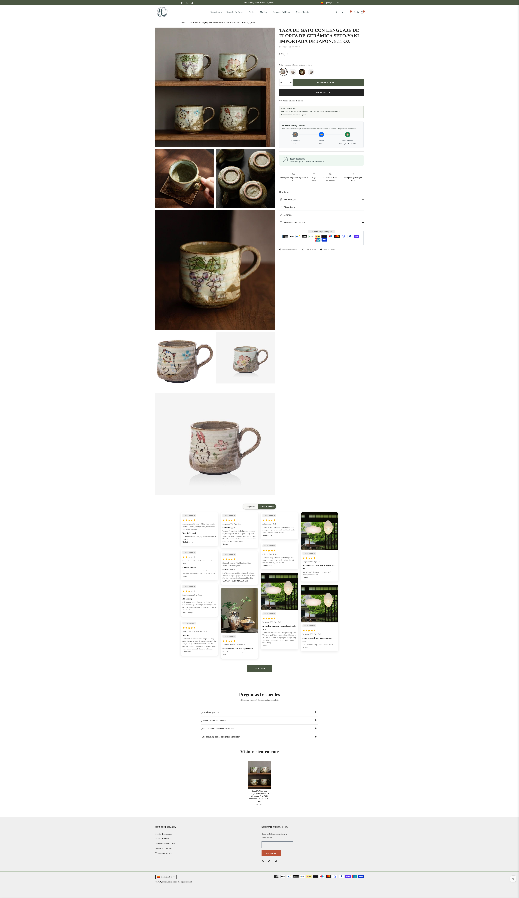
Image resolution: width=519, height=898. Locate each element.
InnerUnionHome (169, 882)
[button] (336, 12)
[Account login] (342, 12)
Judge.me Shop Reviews (270, 524)
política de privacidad (163, 848)
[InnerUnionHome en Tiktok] (277, 861)
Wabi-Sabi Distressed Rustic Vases (233, 645)
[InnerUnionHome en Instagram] (270, 861)
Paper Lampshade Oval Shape (192, 595)
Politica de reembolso (163, 834)
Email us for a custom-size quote (293, 115)
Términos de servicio (163, 853)
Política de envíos (162, 839)
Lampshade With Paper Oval (231, 524)
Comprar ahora (321, 92)
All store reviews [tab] (267, 506)
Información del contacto (165, 844)
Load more (260, 669)
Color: (295, 65)
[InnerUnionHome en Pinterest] (263, 861)
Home (183, 23)
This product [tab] (250, 506)
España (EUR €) (330, 3)
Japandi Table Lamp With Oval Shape (194, 631)
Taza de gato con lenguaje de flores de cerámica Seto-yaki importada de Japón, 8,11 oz (259, 796)
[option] (215, 87)
